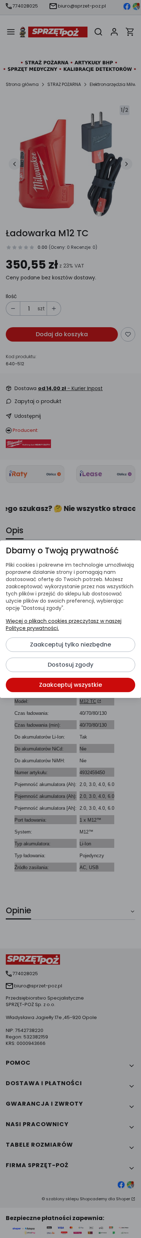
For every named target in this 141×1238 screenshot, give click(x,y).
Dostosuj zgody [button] (70, 665)
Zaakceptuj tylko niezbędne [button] (70, 644)
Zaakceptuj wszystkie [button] (70, 685)
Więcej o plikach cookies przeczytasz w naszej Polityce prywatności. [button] (63, 624)
